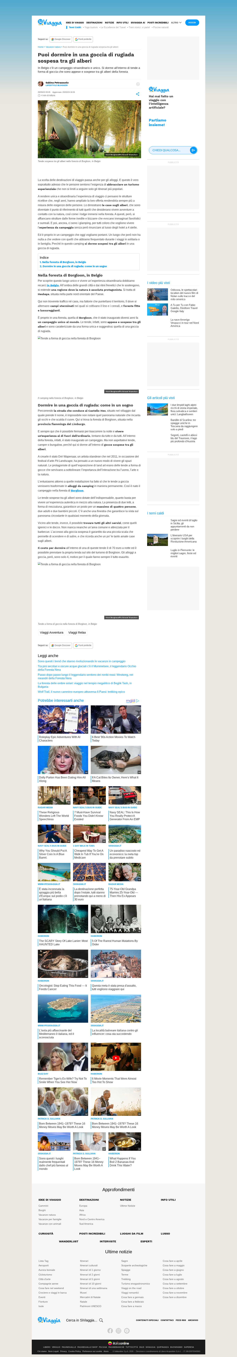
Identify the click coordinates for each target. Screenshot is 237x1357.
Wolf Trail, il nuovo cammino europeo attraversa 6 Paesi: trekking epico (81, 691)
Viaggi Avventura (51, 632)
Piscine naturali (161, 27)
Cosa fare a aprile (172, 1261)
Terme (124, 1274)
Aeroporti (44, 1265)
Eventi (42, 1297)
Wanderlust (68, 1241)
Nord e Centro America (91, 1219)
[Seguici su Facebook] (110, 1331)
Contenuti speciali (147, 1320)
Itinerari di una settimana (93, 1288)
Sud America (86, 1223)
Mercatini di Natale (90, 1297)
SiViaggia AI (138, 23)
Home (41, 47)
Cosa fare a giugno (173, 1270)
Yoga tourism (91, 27)
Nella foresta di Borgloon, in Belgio (64, 262)
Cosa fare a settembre (175, 1283)
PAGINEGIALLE (69, 1347)
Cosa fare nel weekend (51, 1288)
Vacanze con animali (50, 1223)
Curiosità (46, 1233)
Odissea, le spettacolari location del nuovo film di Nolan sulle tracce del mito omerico (184, 294)
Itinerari (84, 1261)
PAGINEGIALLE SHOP (87, 1347)
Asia (81, 1210)
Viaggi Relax (77, 632)
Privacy (63, 1351)
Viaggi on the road (131, 1288)
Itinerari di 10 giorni (90, 1283)
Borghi (42, 1210)
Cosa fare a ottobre (173, 1288)
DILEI (141, 1347)
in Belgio (53, 285)
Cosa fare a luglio (172, 1274)
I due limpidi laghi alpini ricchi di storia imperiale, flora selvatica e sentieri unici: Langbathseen (184, 409)
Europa (83, 1205)
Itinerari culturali (89, 1265)
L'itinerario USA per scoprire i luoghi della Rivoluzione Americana (184, 538)
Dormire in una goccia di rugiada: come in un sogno (75, 266)
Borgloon (77, 490)
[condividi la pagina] (137, 94)
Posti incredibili (157, 23)
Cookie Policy (74, 1351)
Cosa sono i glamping (55, 168)
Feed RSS (181, 1320)
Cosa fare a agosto (173, 1279)
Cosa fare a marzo (131, 1306)
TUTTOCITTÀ (132, 1347)
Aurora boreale (47, 1270)
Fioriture (43, 1301)
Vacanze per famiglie (50, 1219)
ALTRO (174, 23)
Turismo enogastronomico (135, 1283)
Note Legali (53, 1351)
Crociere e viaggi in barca (53, 1292)
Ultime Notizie (127, 1205)
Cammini (43, 1205)
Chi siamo (42, 1351)
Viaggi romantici (130, 1292)
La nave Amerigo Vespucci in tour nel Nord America (185, 322)
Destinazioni (94, 23)
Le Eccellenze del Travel (113, 27)
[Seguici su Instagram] (118, 1331)
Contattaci (167, 1320)
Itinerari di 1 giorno (90, 1270)
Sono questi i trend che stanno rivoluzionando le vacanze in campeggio (81, 661)
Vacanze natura (53, 47)
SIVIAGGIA (150, 1347)
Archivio (193, 1320)
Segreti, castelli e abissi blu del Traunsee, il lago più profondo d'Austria (184, 438)
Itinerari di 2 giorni (90, 1274)
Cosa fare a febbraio (132, 1301)
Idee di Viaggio (50, 1199)
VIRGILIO (56, 1347)
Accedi (192, 23)
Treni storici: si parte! (139, 27)
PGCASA (103, 1347)
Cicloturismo (45, 1274)
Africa (82, 1214)
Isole (41, 1306)
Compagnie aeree (48, 1283)
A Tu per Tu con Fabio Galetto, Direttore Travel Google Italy (184, 308)
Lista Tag (43, 1261)
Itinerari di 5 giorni (90, 1279)
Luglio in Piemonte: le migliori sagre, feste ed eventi (183, 553)
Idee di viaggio (75, 23)
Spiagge (125, 1270)
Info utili (122, 23)
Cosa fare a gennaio (132, 1297)
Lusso (165, 1233)
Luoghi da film (131, 1233)
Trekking (126, 1279)
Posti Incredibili (92, 1233)
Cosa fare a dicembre (175, 1297)
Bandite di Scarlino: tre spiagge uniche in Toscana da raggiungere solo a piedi (184, 424)
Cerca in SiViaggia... (81, 1320)
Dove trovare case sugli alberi (87, 168)
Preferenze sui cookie (92, 1351)
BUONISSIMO (176, 1347)
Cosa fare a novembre (175, 1292)
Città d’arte (44, 1279)
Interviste (108, 1241)
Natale (83, 1301)
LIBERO (46, 1347)
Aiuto (106, 1351)
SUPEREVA (189, 1347)
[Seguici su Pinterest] (127, 1331)
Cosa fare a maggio (173, 1265)
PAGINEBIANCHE (116, 1347)
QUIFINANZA (163, 1347)
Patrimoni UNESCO (90, 1306)
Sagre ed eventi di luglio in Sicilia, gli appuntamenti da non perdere (184, 525)
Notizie (109, 23)
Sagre (124, 1261)
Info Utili (168, 1199)
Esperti (146, 1241)
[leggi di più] (138, 84)
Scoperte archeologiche (134, 1265)
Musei (83, 1292)
